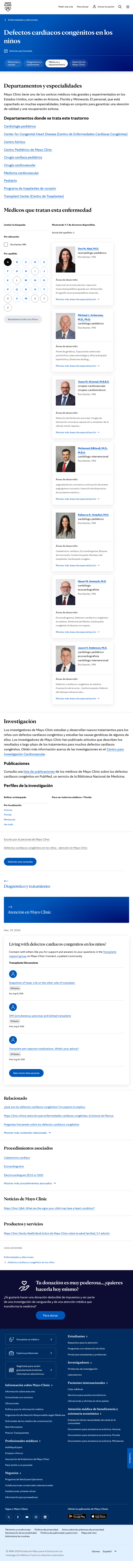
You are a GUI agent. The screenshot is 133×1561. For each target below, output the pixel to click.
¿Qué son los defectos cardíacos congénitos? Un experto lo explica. (44, 1106)
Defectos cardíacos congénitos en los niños (31, 1262)
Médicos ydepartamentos (57, 63)
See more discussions (26, 1073)
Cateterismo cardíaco (17, 1157)
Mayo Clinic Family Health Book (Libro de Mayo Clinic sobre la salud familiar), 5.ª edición (57, 1233)
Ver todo (8, 824)
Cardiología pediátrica (20, 126)
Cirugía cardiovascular (20, 165)
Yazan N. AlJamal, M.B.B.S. (93, 381)
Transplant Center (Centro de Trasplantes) (34, 196)
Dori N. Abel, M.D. (88, 248)
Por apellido (10, 253)
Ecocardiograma (14, 1166)
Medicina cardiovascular (21, 173)
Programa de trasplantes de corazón (30, 188)
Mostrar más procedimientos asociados (28, 1183)
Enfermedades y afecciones (23, 19)
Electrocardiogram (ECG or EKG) (23, 1175)
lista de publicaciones (39, 771)
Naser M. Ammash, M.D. (92, 581)
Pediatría (10, 180)
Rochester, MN (18, 244)
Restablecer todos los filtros (23, 319)
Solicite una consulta (20, 861)
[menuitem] (13, 63)
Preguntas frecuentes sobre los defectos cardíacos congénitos (41, 1124)
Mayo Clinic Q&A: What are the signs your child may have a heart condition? (49, 1208)
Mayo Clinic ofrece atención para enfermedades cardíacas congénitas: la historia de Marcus (59, 1115)
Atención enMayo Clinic (78, 63)
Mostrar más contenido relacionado (25, 1132)
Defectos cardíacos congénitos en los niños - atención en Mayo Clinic (45, 847)
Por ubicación (11, 236)
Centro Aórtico (14, 142)
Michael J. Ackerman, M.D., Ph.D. (90, 317)
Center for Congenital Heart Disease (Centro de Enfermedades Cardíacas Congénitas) (65, 134)
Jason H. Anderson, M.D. (92, 647)
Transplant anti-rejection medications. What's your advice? (44, 1048)
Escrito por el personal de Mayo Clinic (27, 839)
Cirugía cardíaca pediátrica (23, 157)
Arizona (8, 809)
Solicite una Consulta (20, 50)
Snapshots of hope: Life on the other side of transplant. (42, 982)
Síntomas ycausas (14, 63)
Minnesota (9, 819)
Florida (8, 814)
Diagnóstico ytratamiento (34, 63)
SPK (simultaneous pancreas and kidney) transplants (40, 1015)
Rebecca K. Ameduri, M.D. (93, 514)
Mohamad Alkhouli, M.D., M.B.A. (93, 450)
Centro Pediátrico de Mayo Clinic (28, 149)
